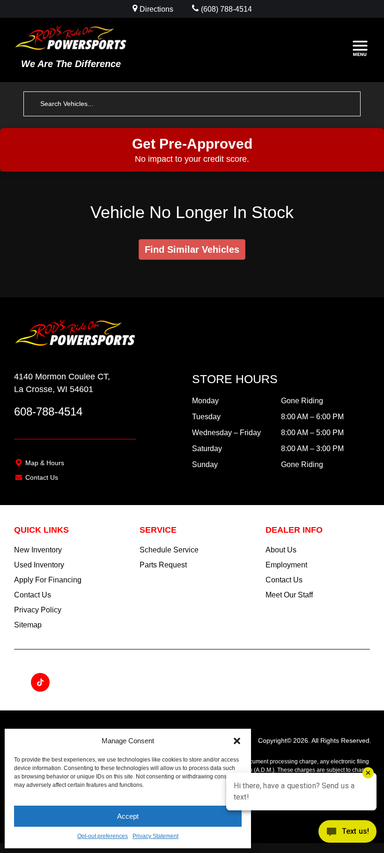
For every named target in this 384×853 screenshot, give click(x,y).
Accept (128, 816)
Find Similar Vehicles (192, 249)
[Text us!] (347, 834)
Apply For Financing (47, 580)
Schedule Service (169, 550)
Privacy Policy (37, 610)
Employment (286, 565)
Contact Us (41, 477)
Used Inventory (39, 565)
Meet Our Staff (289, 595)
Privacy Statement (155, 836)
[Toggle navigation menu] (360, 49)
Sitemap (28, 625)
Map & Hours (44, 463)
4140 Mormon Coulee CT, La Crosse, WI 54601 (62, 383)
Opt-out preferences (102, 836)
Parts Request (163, 565)
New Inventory (38, 550)
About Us (281, 550)
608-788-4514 (48, 411)
